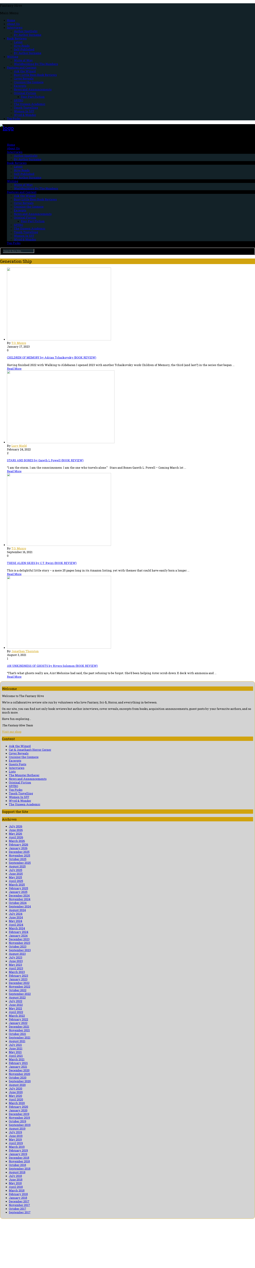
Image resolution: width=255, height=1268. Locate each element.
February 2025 (18, 888)
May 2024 (15, 921)
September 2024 (20, 906)
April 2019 (16, 1143)
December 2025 (19, 852)
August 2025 (17, 866)
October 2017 (17, 1208)
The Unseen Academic (29, 104)
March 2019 (17, 1147)
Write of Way (23, 60)
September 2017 (20, 1212)
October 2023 (17, 946)
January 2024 (18, 935)
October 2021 (17, 1034)
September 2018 (19, 1168)
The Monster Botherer (24, 775)
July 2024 (15, 913)
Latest (18, 42)
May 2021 (15, 1052)
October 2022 (17, 990)
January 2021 (18, 1066)
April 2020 (16, 1099)
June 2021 (15, 1048)
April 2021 (16, 1056)
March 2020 (17, 1103)
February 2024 (18, 932)
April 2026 (16, 837)
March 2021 (16, 1059)
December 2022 (19, 983)
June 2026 (16, 830)
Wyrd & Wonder (25, 115)
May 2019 (15, 1139)
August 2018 (17, 1172)
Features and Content (21, 67)
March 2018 (16, 1190)
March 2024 (17, 928)
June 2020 (16, 1092)
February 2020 (18, 1106)
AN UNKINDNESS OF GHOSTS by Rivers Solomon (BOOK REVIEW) (52, 666)
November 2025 (19, 855)
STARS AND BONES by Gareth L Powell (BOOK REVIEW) (45, 460)
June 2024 (16, 917)
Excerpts (20, 86)
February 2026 (18, 844)
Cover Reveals (23, 78)
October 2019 (17, 1121)
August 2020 (17, 1085)
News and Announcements (33, 89)
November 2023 (19, 943)
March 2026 (17, 841)
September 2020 (20, 1081)
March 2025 (17, 884)
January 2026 (18, 848)
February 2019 (18, 1150)
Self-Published (24, 49)
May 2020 (15, 1096)
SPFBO (18, 100)
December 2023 (19, 939)
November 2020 (19, 1074)
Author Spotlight (25, 31)
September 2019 (20, 1125)
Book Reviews (17, 38)
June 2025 (16, 873)
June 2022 (16, 1005)
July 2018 (15, 1176)
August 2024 (17, 910)
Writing (12, 56)
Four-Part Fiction (33, 96)
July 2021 (15, 1045)
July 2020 (15, 1088)
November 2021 (19, 1030)
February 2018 (18, 1194)
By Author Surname (27, 35)
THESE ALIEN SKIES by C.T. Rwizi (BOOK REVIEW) (41, 563)
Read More (14, 368)
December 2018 (19, 1157)
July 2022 (15, 1001)
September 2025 (20, 863)
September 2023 (20, 950)
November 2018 (19, 1161)
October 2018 (17, 1165)
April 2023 (16, 968)
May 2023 (15, 964)
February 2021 (18, 1063)
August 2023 (17, 954)
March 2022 (17, 1015)
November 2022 (19, 986)
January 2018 (18, 1198)
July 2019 (15, 1132)
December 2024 (19, 895)
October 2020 (17, 1077)
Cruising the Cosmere (29, 82)
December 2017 (19, 1201)
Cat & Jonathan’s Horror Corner (30, 749)
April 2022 (16, 1012)
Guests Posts (17, 764)
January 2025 (18, 892)
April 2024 (16, 924)
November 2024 (19, 899)
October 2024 (18, 903)
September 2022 (20, 994)
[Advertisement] (104, 1243)
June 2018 (15, 1179)
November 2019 (19, 1117)
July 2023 (15, 957)
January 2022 (18, 1023)
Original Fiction (25, 93)
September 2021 (19, 1037)
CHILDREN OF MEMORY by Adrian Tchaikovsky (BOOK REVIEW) (51, 357)
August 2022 (17, 997)
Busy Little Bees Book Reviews (35, 75)
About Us (13, 24)
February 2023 (18, 975)
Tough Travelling (26, 107)
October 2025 (17, 859)
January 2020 (18, 1110)
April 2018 (16, 1187)
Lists (12, 771)
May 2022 (15, 1008)
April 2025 (16, 881)
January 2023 (18, 979)
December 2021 (19, 1026)
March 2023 (17, 972)
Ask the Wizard (25, 71)
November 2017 (19, 1205)
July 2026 (15, 826)
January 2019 (18, 1154)
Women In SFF (24, 111)
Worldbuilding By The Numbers (36, 64)
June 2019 (16, 1136)
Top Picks (13, 118)
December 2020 (19, 1070)
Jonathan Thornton (25, 651)
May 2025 (15, 877)
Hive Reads (21, 46)
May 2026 (15, 833)
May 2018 (15, 1183)
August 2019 (17, 1128)
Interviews (14, 27)
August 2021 (17, 1041)
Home (11, 20)
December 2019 (19, 1114)
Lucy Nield (19, 446)
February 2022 (18, 1019)
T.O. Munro (18, 343)
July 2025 (15, 870)
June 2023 (16, 961)
